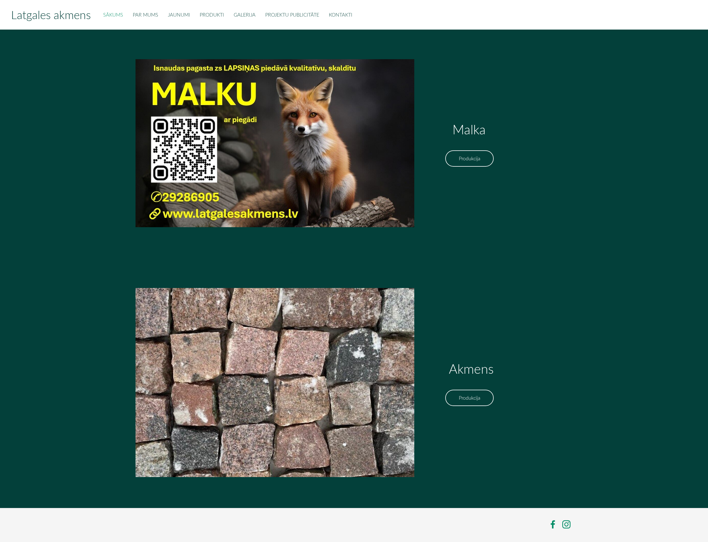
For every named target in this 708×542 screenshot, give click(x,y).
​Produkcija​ (469, 158)
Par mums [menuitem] (145, 14)
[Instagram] (566, 524)
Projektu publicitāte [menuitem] (292, 14)
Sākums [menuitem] (113, 14)
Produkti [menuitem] (212, 14)
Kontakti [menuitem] (340, 14)
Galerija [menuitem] (245, 14)
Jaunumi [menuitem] (179, 14)
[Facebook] (553, 524)
